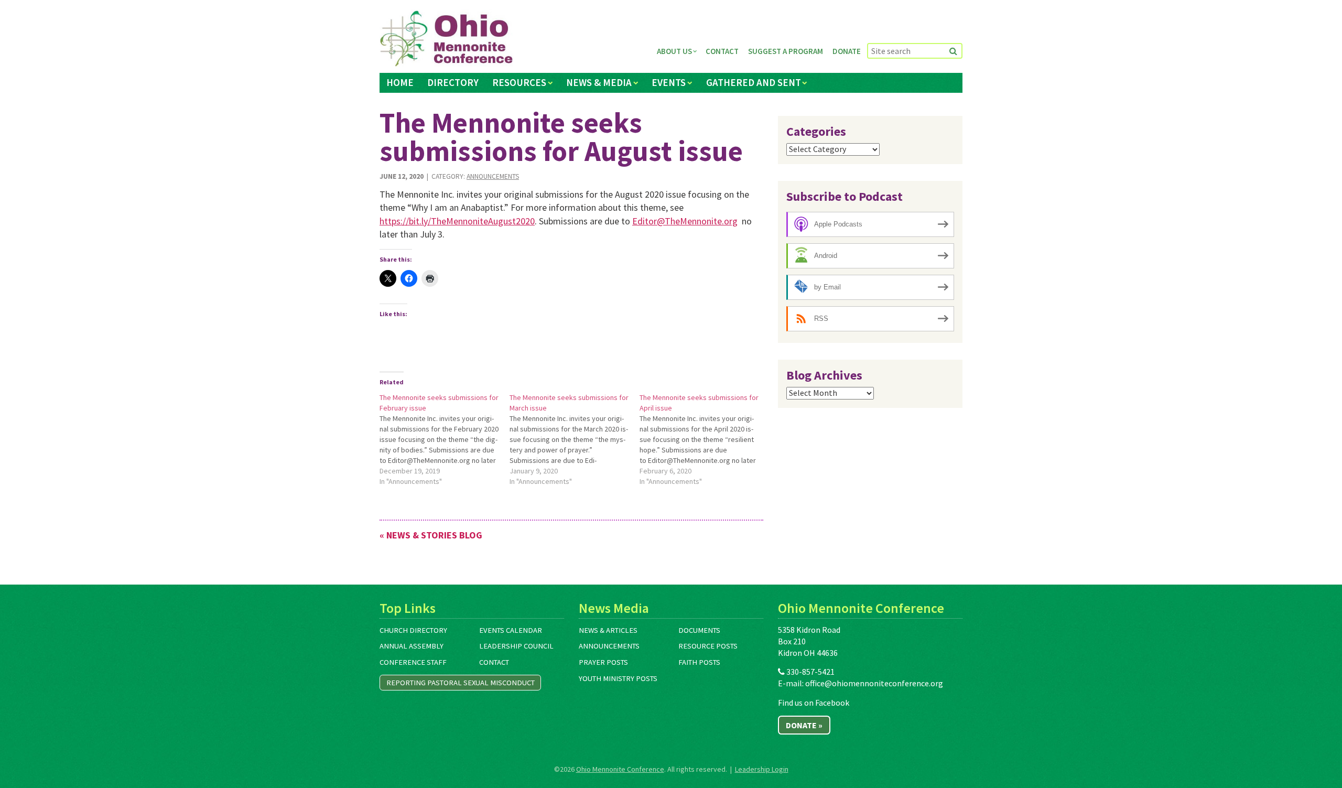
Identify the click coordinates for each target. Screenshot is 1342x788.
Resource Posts (708, 646)
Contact (722, 51)
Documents (699, 630)
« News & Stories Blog (431, 535)
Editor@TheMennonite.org (685, 221)
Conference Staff (413, 662)
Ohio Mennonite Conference (620, 769)
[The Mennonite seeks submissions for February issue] (445, 439)
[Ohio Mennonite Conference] (446, 38)
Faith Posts (699, 662)
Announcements (493, 176)
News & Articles (608, 630)
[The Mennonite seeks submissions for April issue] (705, 439)
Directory (453, 82)
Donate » (804, 725)
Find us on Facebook (813, 702)
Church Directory (413, 630)
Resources (519, 82)
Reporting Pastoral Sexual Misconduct (460, 682)
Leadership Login (761, 769)
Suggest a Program (785, 51)
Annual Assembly (411, 646)
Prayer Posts (603, 662)
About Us (674, 51)
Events (669, 82)
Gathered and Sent (753, 82)
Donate (846, 51)
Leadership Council (516, 646)
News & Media (599, 82)
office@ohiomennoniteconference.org (874, 683)
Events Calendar (510, 630)
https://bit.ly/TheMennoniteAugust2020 (457, 221)
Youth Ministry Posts (618, 678)
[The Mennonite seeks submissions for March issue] (575, 439)
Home (400, 82)
